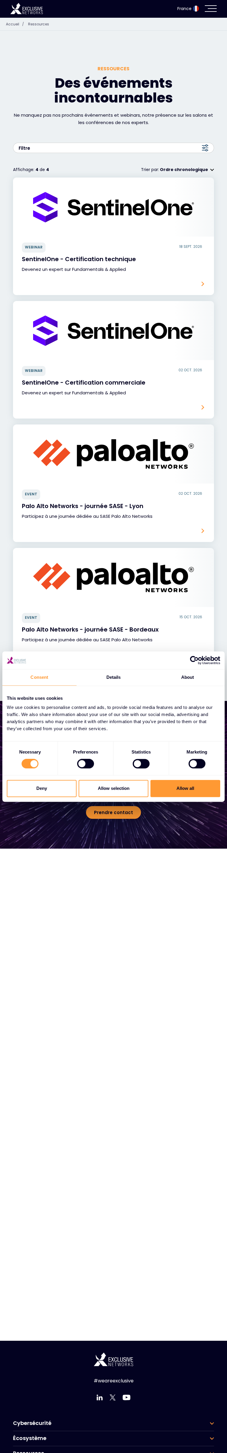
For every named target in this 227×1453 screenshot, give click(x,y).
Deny (41, 788)
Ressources (38, 24)
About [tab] (187, 677)
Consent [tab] (39, 677)
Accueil (15, 24)
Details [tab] (113, 677)
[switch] (85, 764)
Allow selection (113, 788)
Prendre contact (113, 812)
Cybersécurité (32, 1423)
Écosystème (29, 1438)
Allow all (185, 788)
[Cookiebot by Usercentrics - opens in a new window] (194, 660)
